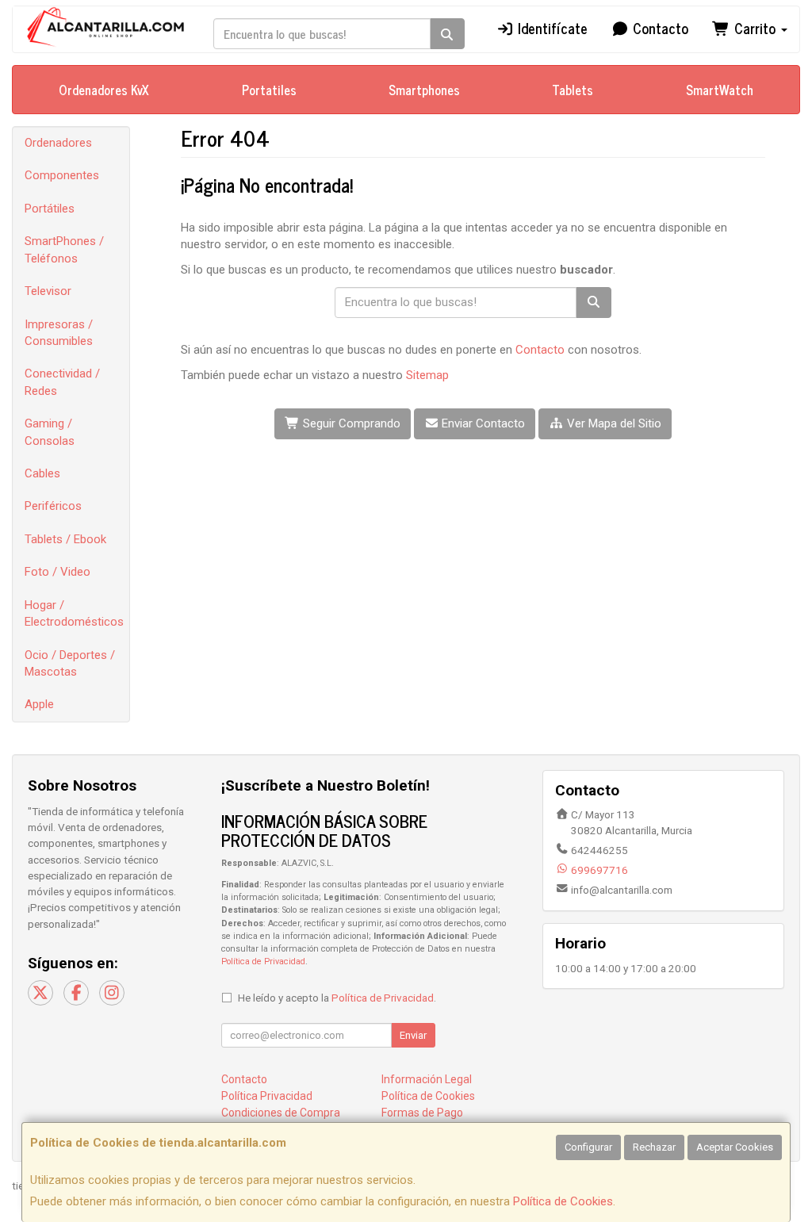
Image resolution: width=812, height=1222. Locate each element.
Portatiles (269, 89)
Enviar (413, 1035)
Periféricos (53, 506)
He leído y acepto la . (337, 997)
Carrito (754, 28)
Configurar (588, 1147)
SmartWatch (719, 89)
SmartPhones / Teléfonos (64, 249)
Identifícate (551, 28)
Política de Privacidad (263, 961)
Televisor (48, 291)
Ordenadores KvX (104, 89)
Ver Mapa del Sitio (612, 423)
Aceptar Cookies (734, 1147)
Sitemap (427, 375)
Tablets (572, 89)
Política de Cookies (563, 1201)
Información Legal (426, 1079)
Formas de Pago (422, 1112)
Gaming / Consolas (50, 431)
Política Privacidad (266, 1096)
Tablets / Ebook (65, 539)
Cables (42, 473)
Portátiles (50, 208)
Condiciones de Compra (280, 1112)
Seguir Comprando (350, 423)
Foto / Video (57, 572)
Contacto (658, 28)
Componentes (62, 175)
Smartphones (424, 89)
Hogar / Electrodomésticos (74, 613)
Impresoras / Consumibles (59, 332)
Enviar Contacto (482, 423)
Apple (39, 704)
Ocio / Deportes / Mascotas (70, 663)
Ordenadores (58, 143)
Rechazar (654, 1147)
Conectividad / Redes (62, 381)
